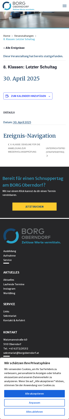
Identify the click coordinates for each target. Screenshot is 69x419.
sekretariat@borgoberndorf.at (21, 352)
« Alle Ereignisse (14, 48)
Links (6, 311)
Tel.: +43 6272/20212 (15, 348)
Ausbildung (9, 251)
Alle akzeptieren (34, 393)
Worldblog (9, 293)
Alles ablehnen (34, 411)
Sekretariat (9, 315)
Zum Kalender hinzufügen (28, 96)
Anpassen (34, 402)
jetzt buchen (34, 206)
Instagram (9, 288)
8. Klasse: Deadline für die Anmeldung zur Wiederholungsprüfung (24, 148)
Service (7, 260)
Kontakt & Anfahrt (14, 320)
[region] (34, 388)
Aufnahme (9, 255)
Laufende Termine (13, 284)
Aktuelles (8, 279)
